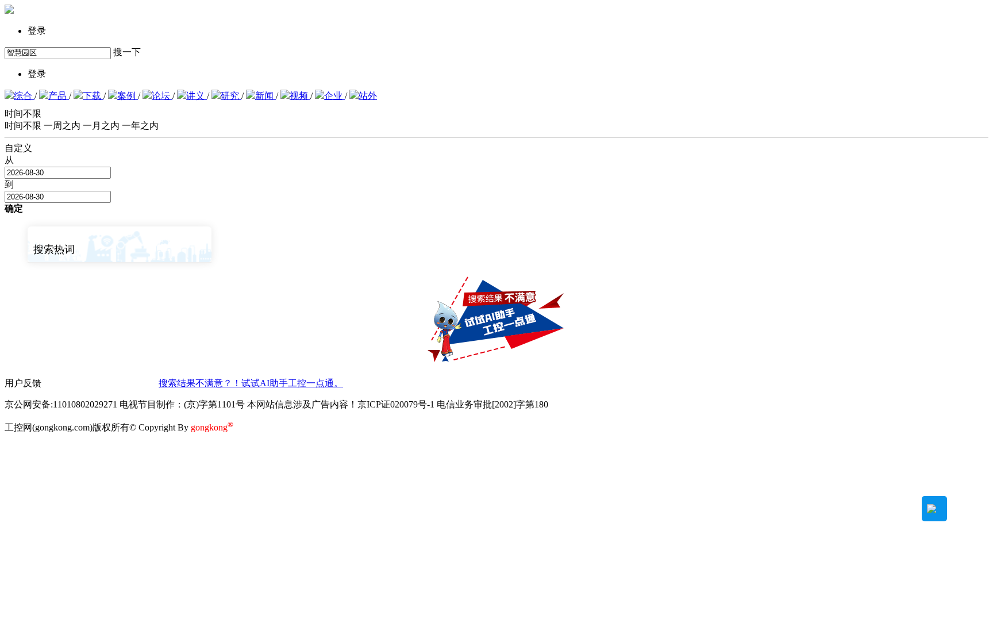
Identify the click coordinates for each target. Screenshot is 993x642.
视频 (300, 96)
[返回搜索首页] (9, 11)
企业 (334, 96)
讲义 (196, 96)
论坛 (162, 96)
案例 (127, 96)
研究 (231, 96)
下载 (93, 96)
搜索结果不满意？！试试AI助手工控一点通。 (251, 383)
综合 (24, 96)
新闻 (265, 96)
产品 (58, 96)
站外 (368, 96)
